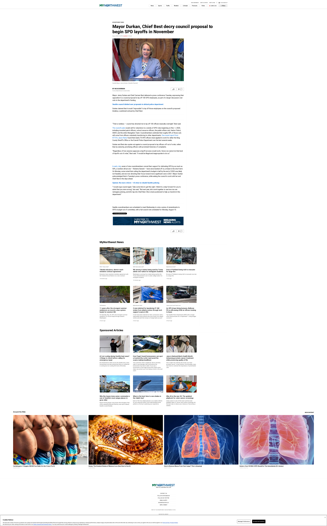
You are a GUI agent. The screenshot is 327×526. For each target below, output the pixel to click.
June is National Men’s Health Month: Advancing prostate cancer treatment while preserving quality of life (180, 358)
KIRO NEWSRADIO (195, 2)
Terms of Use (166, 522)
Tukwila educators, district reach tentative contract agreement (111, 270)
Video (203, 5)
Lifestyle (185, 5)
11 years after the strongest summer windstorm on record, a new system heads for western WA (113, 310)
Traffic (168, 5)
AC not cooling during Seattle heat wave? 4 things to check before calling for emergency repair (114, 358)
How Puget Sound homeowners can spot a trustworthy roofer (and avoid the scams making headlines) (148, 358)
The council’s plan (118, 128)
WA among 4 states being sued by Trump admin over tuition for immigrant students (148, 270)
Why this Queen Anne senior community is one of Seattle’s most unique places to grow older (115, 398)
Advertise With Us (163, 502)
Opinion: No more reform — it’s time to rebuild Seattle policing (135, 183)
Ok (325, 517)
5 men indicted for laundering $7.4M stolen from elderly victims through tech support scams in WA (147, 310)
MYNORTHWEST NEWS (118, 22)
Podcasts (194, 5)
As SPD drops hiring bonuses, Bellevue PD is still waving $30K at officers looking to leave (181, 310)
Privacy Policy (174, 522)
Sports (160, 5)
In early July (116, 166)
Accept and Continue (258, 521)
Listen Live (213, 5)
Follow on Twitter (163, 498)
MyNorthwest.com (162, 509)
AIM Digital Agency (163, 514)
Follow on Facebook (163, 495)
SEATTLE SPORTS (204, 2)
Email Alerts (163, 500)
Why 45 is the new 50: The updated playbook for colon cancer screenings (180, 397)
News (152, 5)
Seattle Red (212, 2)
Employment (163, 504)
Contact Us (163, 493)
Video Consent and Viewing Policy (42, 524)
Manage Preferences (244, 521)
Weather (176, 5)
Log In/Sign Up (223, 2)
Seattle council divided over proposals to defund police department (137, 104)
